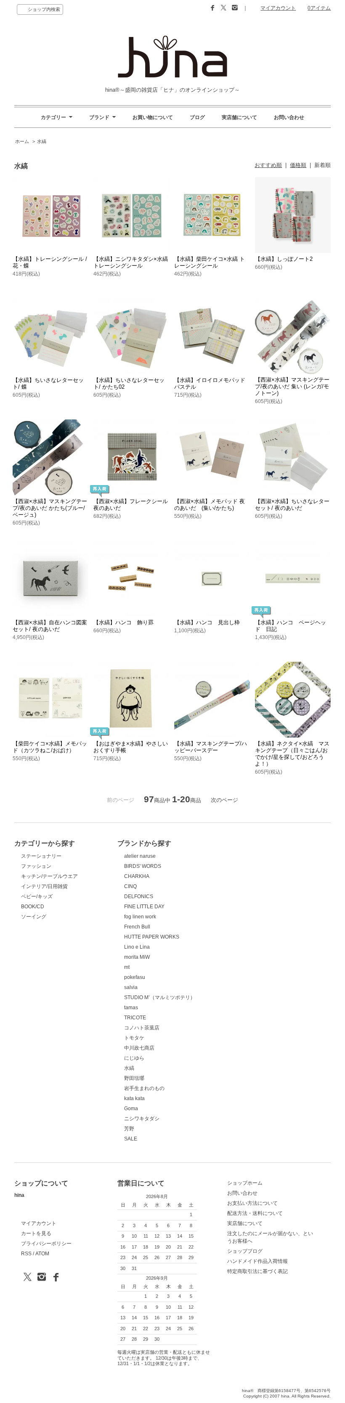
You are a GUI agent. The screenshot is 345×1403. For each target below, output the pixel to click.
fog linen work (140, 917)
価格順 (298, 165)
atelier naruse (140, 856)
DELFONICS (138, 896)
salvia (131, 987)
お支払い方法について (252, 1203)
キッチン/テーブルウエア (49, 876)
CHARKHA (136, 876)
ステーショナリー (41, 856)
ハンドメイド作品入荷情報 (257, 1261)
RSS (26, 1254)
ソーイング (33, 917)
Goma (131, 1108)
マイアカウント (278, 8)
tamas (131, 1007)
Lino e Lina (137, 947)
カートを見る (36, 1233)
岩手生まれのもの (144, 1088)
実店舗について (239, 117)
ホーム (22, 141)
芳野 (129, 1129)
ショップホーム (245, 1183)
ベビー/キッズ (37, 896)
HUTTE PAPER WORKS (151, 937)
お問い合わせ (289, 117)
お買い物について (153, 117)
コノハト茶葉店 (141, 1028)
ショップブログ (245, 1251)
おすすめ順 (268, 165)
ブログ (197, 117)
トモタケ (134, 1038)
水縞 (41, 141)
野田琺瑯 (134, 1078)
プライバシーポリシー (46, 1244)
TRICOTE (135, 1018)
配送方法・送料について (255, 1213)
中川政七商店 (139, 1048)
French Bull (137, 927)
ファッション (36, 866)
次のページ (224, 800)
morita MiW (137, 957)
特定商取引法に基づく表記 (257, 1271)
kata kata (134, 1098)
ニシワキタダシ (141, 1119)
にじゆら (134, 1058)
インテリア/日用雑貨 (44, 886)
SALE (130, 1139)
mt (127, 967)
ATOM (42, 1254)
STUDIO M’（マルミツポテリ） (159, 997)
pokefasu (134, 977)
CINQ (130, 886)
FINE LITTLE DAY (144, 907)
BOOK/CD (32, 907)
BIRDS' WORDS (142, 866)
